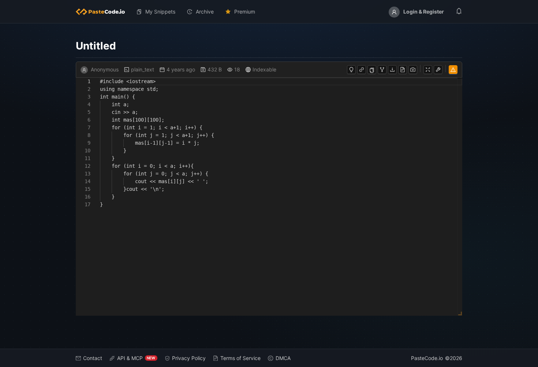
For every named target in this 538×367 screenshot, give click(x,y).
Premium (244, 11)
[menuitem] (103, 11)
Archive (205, 11)
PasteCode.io (427, 358)
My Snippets (160, 11)
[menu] (269, 11)
